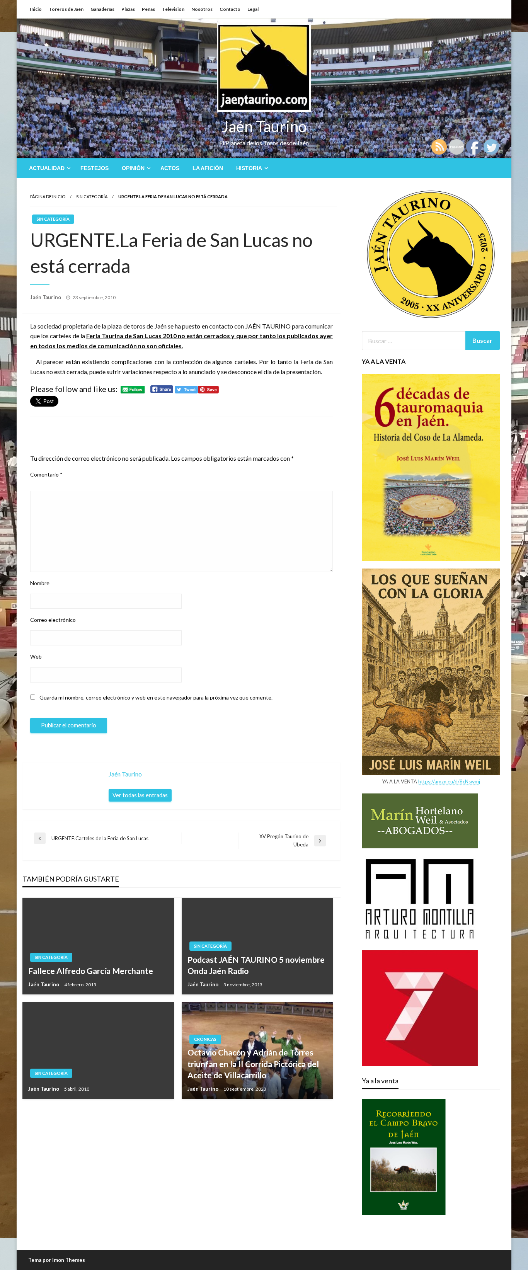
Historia (249, 168)
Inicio (36, 9)
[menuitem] (48, 168)
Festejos (94, 168)
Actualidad (47, 168)
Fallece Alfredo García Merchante (90, 970)
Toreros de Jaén (66, 9)
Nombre (39, 583)
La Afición (207, 168)
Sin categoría (91, 196)
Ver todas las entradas (140, 795)
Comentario (46, 474)
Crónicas (205, 1039)
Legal (253, 9)
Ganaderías (102, 9)
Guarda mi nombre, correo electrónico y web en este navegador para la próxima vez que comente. (156, 697)
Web (36, 656)
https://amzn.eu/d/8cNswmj (449, 781)
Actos (169, 168)
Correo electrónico (53, 619)
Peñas (148, 9)
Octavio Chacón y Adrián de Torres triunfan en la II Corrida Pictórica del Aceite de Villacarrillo (253, 1063)
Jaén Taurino (264, 126)
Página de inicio (47, 196)
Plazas (128, 9)
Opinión (133, 168)
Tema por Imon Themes (56, 1260)
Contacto (230, 9)
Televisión (173, 9)
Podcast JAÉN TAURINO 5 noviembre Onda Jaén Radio (256, 965)
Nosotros (202, 9)
